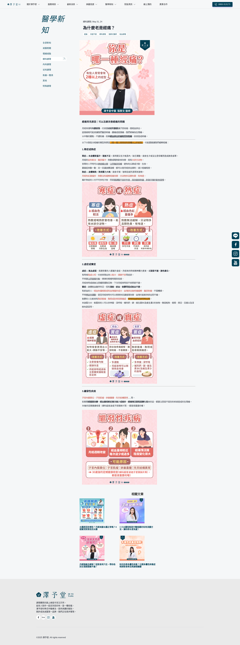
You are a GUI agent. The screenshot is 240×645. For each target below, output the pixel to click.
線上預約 (148, 4)
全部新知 (47, 43)
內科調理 (47, 64)
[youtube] (235, 263)
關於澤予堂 (32, 4)
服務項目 (52, 4)
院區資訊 (128, 4)
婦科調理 (47, 59)
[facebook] (235, 245)
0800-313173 (224, 4)
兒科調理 (47, 70)
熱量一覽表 (48, 75)
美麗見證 (90, 4)
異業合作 (164, 4)
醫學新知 (109, 4)
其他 (45, 81)
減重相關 (47, 48)
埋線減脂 (47, 54)
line (43, 617)
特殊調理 (47, 86)
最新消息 (71, 4)
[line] (235, 236)
